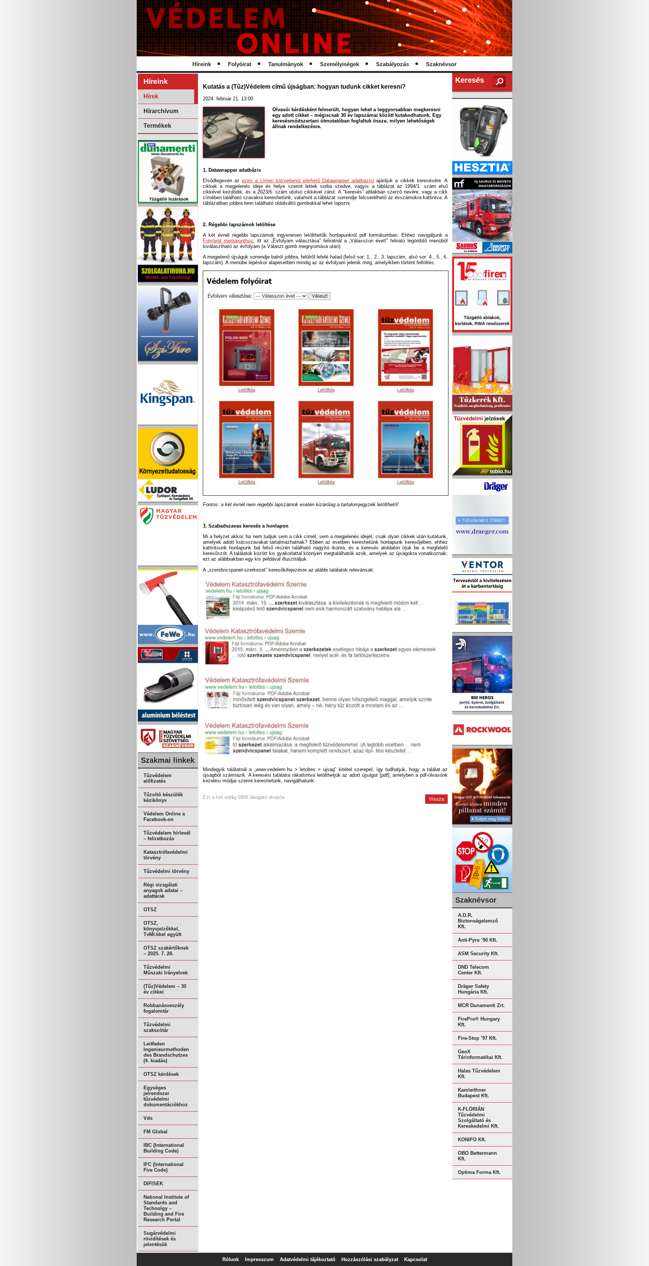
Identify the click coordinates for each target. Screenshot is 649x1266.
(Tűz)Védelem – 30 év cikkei (164, 989)
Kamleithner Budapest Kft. (473, 1092)
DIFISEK (153, 1183)
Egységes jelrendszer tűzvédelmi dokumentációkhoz (165, 1096)
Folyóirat (239, 64)
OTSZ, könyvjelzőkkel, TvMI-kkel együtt (162, 928)
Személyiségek (339, 64)
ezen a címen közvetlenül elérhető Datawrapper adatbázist (308, 180)
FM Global (155, 1131)
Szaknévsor (441, 64)
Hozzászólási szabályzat (369, 1259)
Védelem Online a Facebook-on (164, 816)
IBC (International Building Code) (163, 1148)
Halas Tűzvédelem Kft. (479, 1073)
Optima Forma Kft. (479, 1172)
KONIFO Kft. (472, 1139)
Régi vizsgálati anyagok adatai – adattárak (163, 890)
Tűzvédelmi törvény (166, 871)
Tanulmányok (285, 64)
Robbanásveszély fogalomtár (163, 1008)
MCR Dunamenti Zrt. (481, 1005)
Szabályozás (392, 64)
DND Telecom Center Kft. (473, 970)
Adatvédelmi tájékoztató (307, 1259)
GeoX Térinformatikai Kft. (480, 1054)
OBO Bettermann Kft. (477, 1156)
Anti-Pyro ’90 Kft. (477, 940)
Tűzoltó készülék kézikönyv (163, 797)
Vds (147, 1118)
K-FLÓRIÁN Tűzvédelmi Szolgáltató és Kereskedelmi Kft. (478, 1117)
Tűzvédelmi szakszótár (157, 1027)
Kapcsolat (415, 1259)
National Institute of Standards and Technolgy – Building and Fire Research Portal (166, 1208)
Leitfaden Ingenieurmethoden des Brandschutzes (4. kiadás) (166, 1052)
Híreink (201, 64)
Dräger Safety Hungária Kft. (473, 989)
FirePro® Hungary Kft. (479, 1021)
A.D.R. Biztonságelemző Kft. (478, 920)
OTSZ (150, 909)
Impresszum (259, 1259)
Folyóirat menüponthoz (228, 241)
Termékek (157, 126)
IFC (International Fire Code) (163, 1167)
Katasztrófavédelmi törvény (165, 855)
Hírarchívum (160, 111)
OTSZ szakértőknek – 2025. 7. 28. (166, 950)
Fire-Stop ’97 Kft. (477, 1038)
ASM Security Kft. (478, 953)
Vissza (436, 799)
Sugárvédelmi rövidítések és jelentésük (159, 1238)
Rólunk (230, 1259)
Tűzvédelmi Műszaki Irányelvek (165, 970)
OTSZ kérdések (161, 1074)
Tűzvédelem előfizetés (157, 778)
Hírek (150, 96)
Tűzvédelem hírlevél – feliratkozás (166, 835)
